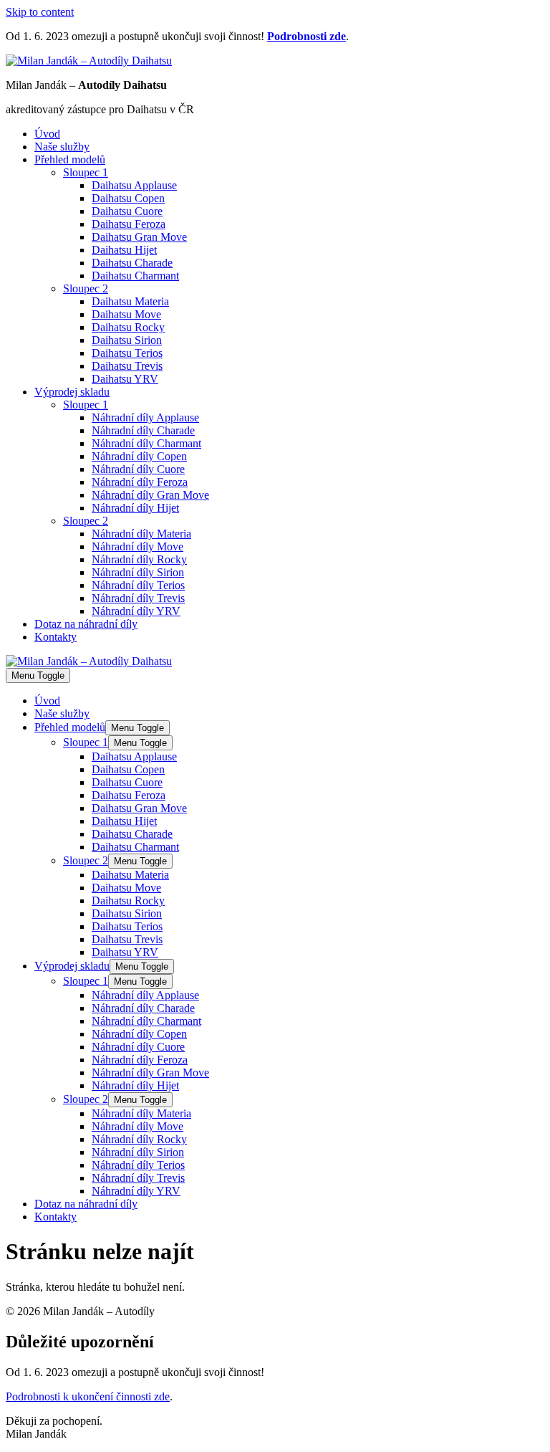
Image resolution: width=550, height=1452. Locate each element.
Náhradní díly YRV (136, 611)
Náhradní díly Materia (141, 533)
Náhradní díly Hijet (135, 508)
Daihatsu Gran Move (139, 237)
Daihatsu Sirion (127, 340)
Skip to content (40, 12)
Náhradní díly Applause (145, 417)
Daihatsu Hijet (124, 250)
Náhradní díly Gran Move (150, 495)
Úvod (47, 134)
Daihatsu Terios (127, 353)
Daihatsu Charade (132, 263)
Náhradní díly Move (137, 546)
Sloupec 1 (85, 172)
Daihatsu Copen (128, 198)
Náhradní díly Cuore (138, 469)
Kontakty (55, 637)
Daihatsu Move (126, 314)
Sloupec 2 (85, 288)
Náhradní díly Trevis (138, 598)
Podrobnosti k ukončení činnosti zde (88, 1396)
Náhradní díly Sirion (138, 572)
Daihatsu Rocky (128, 327)
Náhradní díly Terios (138, 585)
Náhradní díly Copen (139, 456)
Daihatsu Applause (134, 185)
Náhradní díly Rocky (139, 559)
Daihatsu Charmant (135, 275)
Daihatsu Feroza (128, 224)
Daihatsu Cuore (127, 211)
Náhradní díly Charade (143, 430)
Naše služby (62, 146)
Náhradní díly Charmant (146, 443)
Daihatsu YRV (125, 379)
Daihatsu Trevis (127, 366)
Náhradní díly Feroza (140, 482)
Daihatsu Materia (130, 301)
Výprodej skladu (72, 392)
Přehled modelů (69, 159)
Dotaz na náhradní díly (86, 624)
